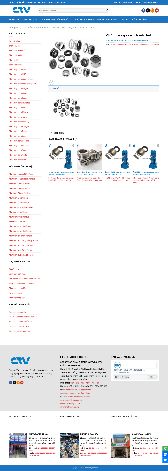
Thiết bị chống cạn (17, 298)
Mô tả (56, 88)
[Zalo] (165, 454)
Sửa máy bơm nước (106, 19)
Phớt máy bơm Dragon (18, 88)
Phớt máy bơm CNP (17, 74)
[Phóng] (51, 82)
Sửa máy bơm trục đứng (19, 331)
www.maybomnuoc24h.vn (79, 396)
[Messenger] (165, 460)
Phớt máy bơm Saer (17, 136)
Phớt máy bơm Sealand (19, 141)
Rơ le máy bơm (15, 293)
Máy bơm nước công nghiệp (55, 19)
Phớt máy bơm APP (17, 69)
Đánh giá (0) (59, 133)
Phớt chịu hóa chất (17, 50)
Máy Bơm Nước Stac (18, 221)
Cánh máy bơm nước (17, 274)
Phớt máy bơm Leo (17, 107)
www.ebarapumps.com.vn (71, 403)
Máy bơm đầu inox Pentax (20, 188)
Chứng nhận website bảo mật (124, 416)
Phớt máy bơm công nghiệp (21, 79)
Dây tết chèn (14, 41)
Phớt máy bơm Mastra (18, 112)
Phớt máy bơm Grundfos (19, 103)
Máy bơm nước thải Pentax (20, 231)
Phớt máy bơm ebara (18, 93)
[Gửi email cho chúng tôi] (148, 10)
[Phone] (165, 448)
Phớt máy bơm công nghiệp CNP (23, 84)
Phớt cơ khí (14, 60)
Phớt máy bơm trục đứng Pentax (79, 27)
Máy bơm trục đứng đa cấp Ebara (23, 240)
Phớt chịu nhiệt (15, 55)
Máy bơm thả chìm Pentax (20, 236)
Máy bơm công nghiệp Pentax (22, 179)
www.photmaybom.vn (69, 407)
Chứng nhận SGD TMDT (70, 416)
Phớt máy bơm (30, 19)
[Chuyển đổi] (50, 88)
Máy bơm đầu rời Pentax (19, 193)
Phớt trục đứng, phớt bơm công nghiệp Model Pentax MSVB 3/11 (61, 180)
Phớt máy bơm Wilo (17, 160)
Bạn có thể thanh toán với (20, 416)
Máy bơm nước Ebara (18, 212)
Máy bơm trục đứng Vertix (20, 250)
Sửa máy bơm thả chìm (19, 326)
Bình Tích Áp (14, 269)
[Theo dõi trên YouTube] (157, 10)
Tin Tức (124, 19)
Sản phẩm (28, 27)
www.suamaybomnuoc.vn (71, 400)
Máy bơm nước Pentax (19, 217)
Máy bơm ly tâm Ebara (18, 198)
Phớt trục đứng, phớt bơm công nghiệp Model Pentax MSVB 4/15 (146, 180)
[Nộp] (107, 10)
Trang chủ (14, 19)
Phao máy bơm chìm (17, 288)
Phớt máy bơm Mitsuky (19, 122)
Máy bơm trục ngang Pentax (21, 255)
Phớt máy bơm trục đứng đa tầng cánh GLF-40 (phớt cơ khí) (89, 179)
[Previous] (48, 166)
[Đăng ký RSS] (152, 10)
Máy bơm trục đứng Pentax (21, 245)
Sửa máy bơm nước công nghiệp (23, 317)
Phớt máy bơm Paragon (19, 126)
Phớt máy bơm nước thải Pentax (124, 44)
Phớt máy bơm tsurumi (19, 145)
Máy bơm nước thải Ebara (20, 226)
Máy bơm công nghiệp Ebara (21, 174)
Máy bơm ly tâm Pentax (19, 202)
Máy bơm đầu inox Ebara (19, 183)
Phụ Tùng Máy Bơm (83, 19)
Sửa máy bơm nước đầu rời (20, 321)
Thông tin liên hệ (140, 19)
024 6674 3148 (92, 383)
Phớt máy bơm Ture (17, 150)
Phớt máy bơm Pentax (47, 27)
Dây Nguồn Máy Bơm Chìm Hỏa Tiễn (24, 279)
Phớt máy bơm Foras (18, 98)
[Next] (159, 166)
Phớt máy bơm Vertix (18, 155)
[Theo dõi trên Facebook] (143, 10)
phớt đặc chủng (16, 65)
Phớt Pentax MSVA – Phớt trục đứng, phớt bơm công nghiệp (117, 179)
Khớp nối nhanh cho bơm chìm (21, 283)
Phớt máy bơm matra (18, 117)
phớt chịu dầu (15, 46)
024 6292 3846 (77, 383)
